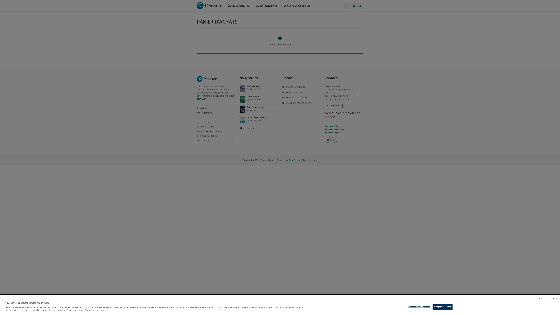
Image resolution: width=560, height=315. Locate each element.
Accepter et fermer (442, 306)
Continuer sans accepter (548, 298)
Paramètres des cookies (419, 306)
